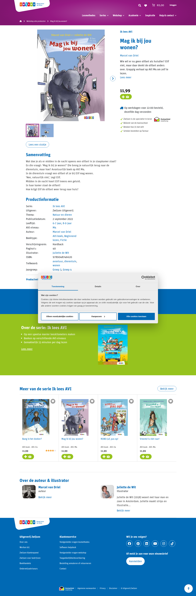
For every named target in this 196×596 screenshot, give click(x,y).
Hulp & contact (166, 15)
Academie (133, 15)
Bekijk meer (167, 388)
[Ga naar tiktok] (172, 543)
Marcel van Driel (62, 231)
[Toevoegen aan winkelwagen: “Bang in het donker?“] (28, 456)
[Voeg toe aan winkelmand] (126, 96)
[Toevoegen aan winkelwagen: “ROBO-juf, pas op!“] (106, 456)
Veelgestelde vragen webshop (73, 552)
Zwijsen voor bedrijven (30, 557)
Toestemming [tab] (58, 286)
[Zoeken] (139, 5)
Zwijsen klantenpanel (29, 552)
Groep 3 (57, 269)
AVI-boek (58, 236)
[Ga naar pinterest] (138, 543)
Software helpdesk (68, 547)
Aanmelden (135, 561)
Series (103, 15)
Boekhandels (25, 563)
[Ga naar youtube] (155, 543)
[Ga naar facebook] (129, 543)
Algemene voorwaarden (86, 588)
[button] (112, 78)
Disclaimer (113, 588)
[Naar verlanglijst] (145, 5)
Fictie (63, 240)
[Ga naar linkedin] (146, 543)
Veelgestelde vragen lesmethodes (74, 541)
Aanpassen (96, 316)
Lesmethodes (88, 15)
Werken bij (24, 547)
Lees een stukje (37, 144)
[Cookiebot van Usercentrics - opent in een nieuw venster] (143, 278)
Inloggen (173, 5)
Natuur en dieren (62, 214)
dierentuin (70, 261)
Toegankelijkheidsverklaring (72, 557)
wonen (56, 265)
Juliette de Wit (61, 252)
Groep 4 (67, 269)
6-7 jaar (57, 223)
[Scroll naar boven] (188, 588)
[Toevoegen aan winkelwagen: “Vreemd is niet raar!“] (146, 456)
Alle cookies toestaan (136, 316)
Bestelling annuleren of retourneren (75, 563)
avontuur (58, 261)
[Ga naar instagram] (163, 543)
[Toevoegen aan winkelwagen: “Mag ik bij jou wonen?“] (67, 456)
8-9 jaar (67, 223)
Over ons (23, 541)
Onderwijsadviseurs (29, 568)
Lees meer (125, 77)
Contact (63, 568)
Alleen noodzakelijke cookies (59, 316)
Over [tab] (138, 286)
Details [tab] (98, 286)
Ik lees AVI (59, 206)
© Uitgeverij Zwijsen (129, 588)
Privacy (103, 588)
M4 (54, 227)
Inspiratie (150, 15)
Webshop (117, 15)
